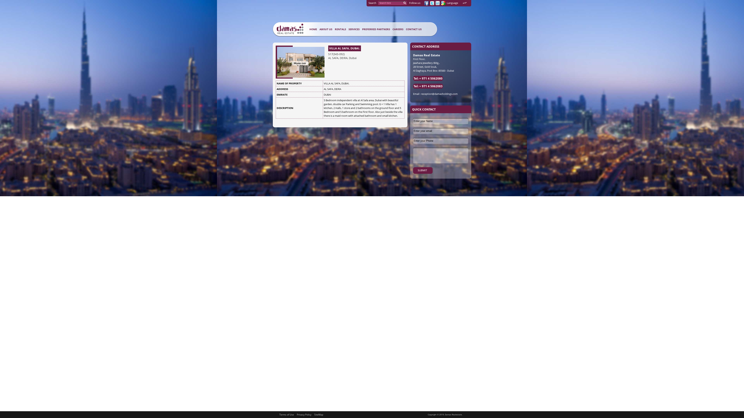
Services (354, 29)
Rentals (340, 29)
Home (313, 29)
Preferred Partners (376, 29)
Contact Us (414, 29)
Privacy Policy (304, 414)
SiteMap (318, 414)
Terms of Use (286, 414)
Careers (398, 29)
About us (325, 29)
